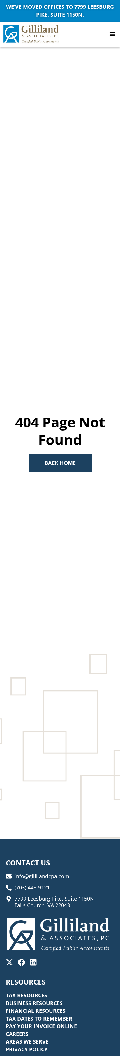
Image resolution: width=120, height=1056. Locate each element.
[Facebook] (21, 962)
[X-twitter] (9, 962)
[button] (112, 34)
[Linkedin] (33, 962)
